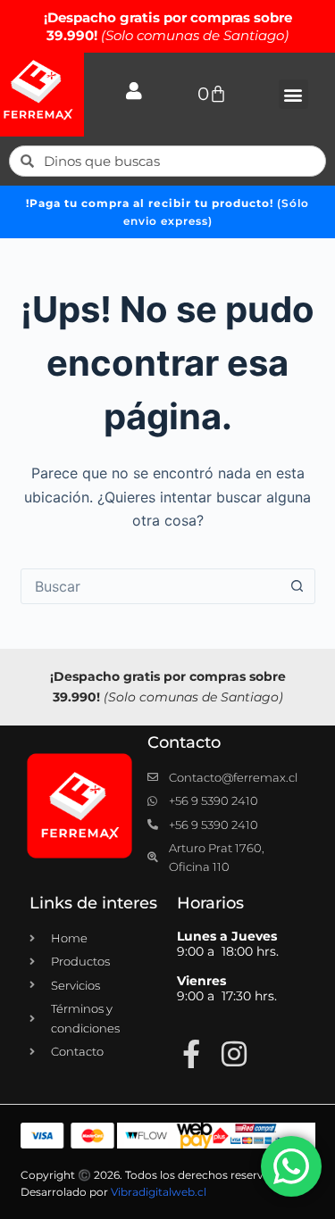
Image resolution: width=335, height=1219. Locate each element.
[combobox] (151, 586)
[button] (293, 94)
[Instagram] (234, 1054)
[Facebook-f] (191, 1054)
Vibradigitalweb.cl (158, 1191)
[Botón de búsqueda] (297, 586)
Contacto (184, 742)
